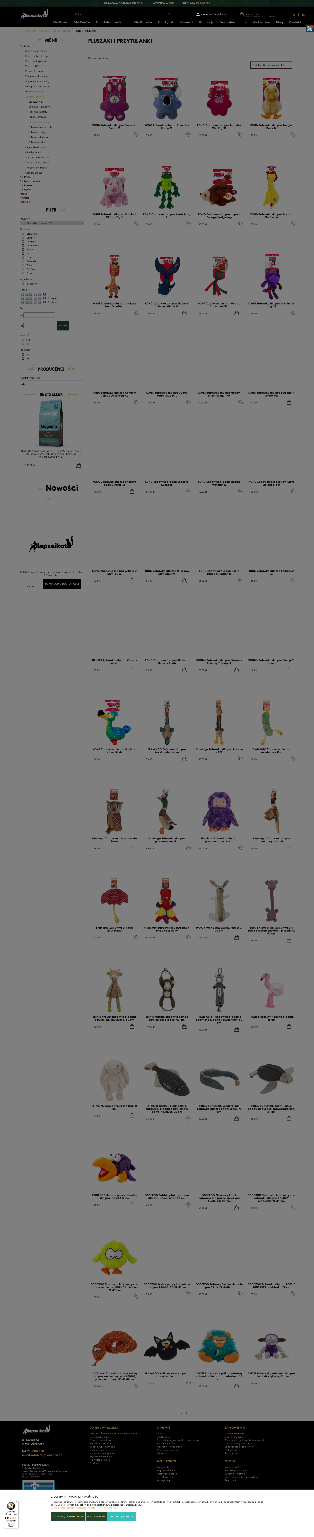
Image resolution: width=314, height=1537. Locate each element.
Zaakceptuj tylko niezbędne (68, 1516)
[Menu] (16, 1502)
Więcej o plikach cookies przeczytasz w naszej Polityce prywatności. (84, 1507)
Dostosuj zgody (96, 1516)
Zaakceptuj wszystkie (121, 1516)
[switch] (11, 1525)
